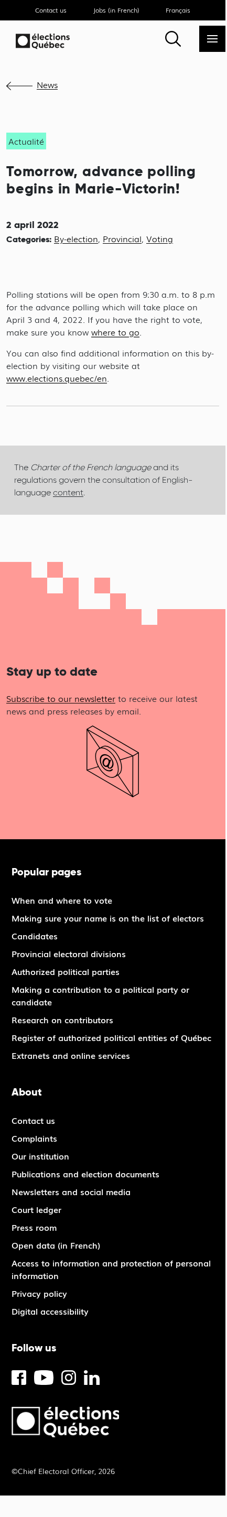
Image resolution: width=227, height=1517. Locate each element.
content (68, 492)
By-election (76, 238)
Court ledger (36, 1209)
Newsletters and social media (71, 1191)
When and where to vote (62, 900)
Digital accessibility (50, 1311)
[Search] (173, 39)
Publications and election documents (85, 1173)
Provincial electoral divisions (69, 953)
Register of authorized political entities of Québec (111, 1037)
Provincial (122, 238)
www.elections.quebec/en (56, 378)
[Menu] (212, 39)
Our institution (40, 1156)
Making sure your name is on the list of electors (108, 918)
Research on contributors (62, 1019)
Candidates (35, 935)
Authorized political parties (66, 971)
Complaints (34, 1138)
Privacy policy (39, 1293)
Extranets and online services (71, 1055)
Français (178, 10)
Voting (159, 238)
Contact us (51, 10)
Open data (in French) (56, 1245)
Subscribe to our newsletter (60, 698)
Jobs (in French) (116, 10)
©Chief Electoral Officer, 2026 (63, 1471)
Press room (34, 1227)
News (47, 84)
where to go (115, 332)
